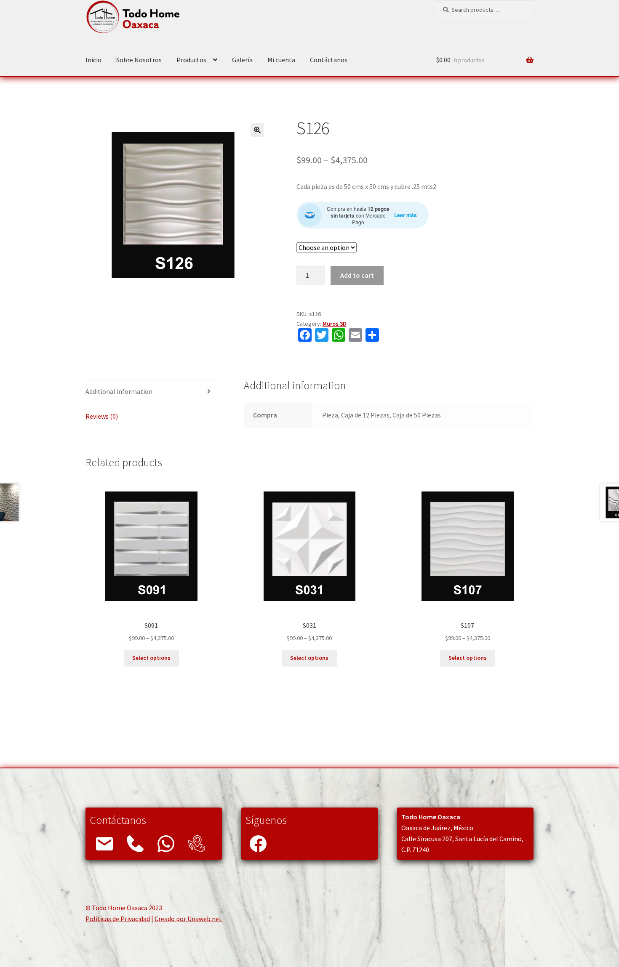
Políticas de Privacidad (117, 918)
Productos (191, 60)
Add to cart (357, 275)
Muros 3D (335, 323)
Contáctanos (328, 60)
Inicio (93, 60)
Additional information (118, 391)
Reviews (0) (101, 416)
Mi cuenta (281, 60)
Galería (242, 60)
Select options (151, 657)
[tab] (151, 392)
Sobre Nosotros (139, 60)
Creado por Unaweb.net (188, 918)
